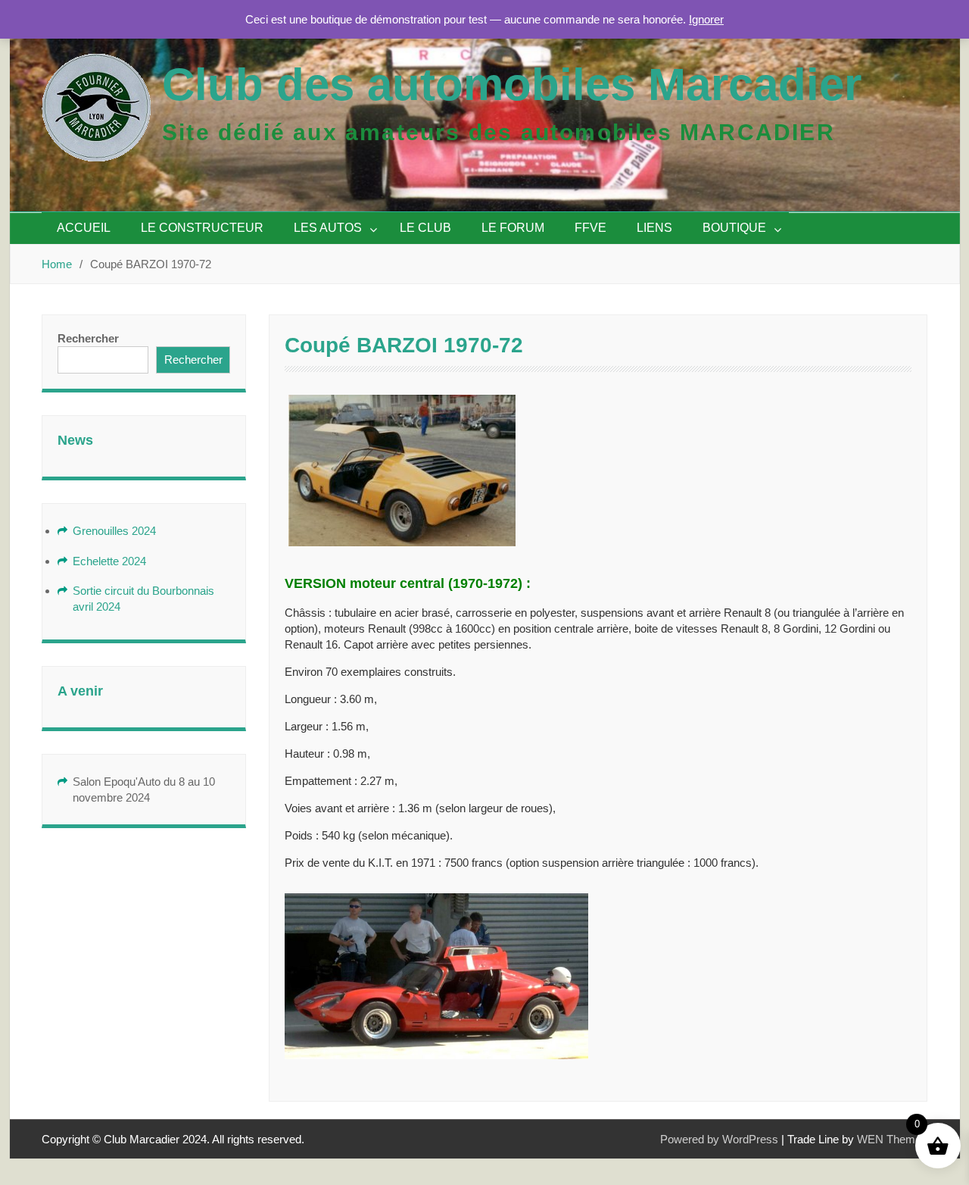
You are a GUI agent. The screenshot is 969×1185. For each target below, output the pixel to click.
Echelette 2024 (109, 561)
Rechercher (88, 338)
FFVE (590, 227)
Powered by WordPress (719, 1139)
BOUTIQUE (734, 227)
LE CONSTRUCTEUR (202, 227)
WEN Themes (892, 1139)
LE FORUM (512, 227)
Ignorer (706, 19)
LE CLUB (425, 227)
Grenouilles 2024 (114, 530)
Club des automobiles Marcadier (512, 84)
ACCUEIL (84, 227)
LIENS (654, 227)
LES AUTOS (328, 227)
